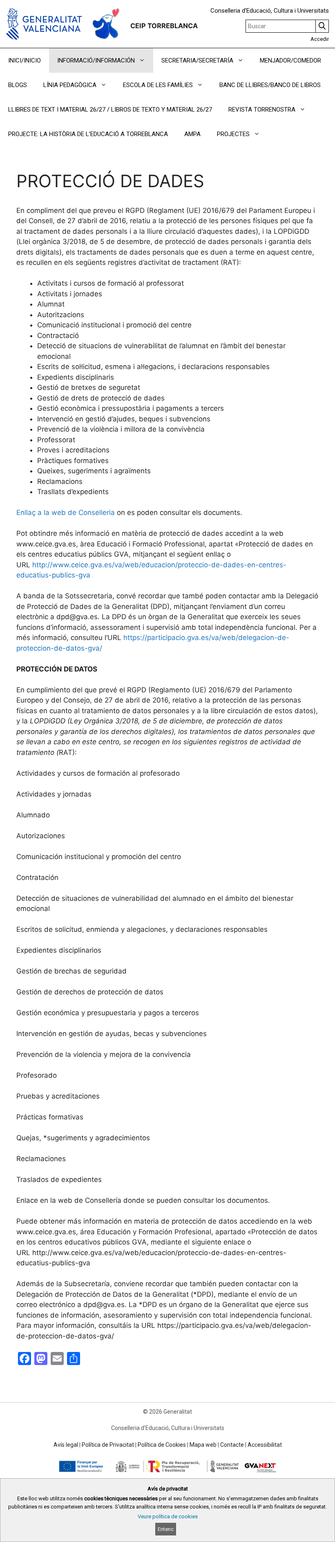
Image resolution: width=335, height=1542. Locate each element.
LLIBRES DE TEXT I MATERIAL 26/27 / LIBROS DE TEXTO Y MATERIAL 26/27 (110, 109)
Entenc (166, 1529)
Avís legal (66, 1444)
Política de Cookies (162, 1444)
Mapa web (203, 1444)
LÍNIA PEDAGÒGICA (69, 85)
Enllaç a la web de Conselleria (65, 512)
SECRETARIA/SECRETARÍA (197, 60)
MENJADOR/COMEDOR (290, 60)
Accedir (319, 39)
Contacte (232, 1444)
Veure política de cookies (168, 1516)
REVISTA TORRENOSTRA (261, 109)
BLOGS (17, 85)
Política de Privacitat (108, 1444)
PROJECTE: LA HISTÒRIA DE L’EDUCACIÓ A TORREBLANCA (88, 134)
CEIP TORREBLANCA (164, 26)
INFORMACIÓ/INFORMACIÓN (96, 60)
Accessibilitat (265, 1444)
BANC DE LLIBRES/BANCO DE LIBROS (270, 85)
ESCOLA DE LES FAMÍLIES (158, 85)
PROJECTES (233, 134)
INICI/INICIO (24, 60)
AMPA (192, 134)
